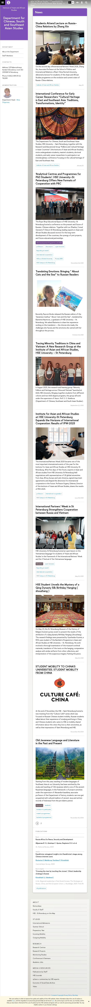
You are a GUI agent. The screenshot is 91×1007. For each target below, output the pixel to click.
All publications (41, 888)
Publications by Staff (40, 972)
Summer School (38, 927)
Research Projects (39, 951)
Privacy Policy (68, 995)
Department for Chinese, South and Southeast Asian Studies (14, 23)
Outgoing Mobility (39, 938)
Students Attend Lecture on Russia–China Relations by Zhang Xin (56, 24)
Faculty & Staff (38, 910)
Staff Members (7, 56)
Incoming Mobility (39, 934)
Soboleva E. (50, 877)
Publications (41, 831)
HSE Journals (37, 975)
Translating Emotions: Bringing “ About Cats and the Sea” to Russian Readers (57, 272)
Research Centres (39, 947)
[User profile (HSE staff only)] (81, 2)
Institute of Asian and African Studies (14, 9)
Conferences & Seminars (41, 958)
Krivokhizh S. (40, 877)
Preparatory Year (38, 930)
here (13, 1001)
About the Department (10, 52)
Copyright (60, 995)
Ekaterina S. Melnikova (44, 860)
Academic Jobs (38, 962)
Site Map (75, 995)
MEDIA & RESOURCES (41, 968)
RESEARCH (37, 944)
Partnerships (37, 906)
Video (35, 986)
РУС (70, 2)
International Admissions (41, 923)
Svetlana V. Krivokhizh (61, 860)
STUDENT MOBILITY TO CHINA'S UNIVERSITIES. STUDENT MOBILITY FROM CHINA (57, 670)
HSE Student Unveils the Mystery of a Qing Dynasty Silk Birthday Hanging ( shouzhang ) (57, 588)
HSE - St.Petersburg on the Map (44, 913)
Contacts (54, 995)
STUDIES (36, 919)
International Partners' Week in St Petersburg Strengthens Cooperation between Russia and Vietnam (57, 509)
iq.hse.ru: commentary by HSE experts (46, 979)
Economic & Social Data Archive (44, 983)
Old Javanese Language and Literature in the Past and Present (57, 741)
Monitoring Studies (39, 955)
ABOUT (36, 902)
